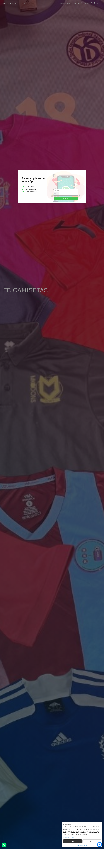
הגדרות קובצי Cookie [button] (82, 845)
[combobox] (56, 193)
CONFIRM (65, 198)
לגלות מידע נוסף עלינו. (68, 837)
